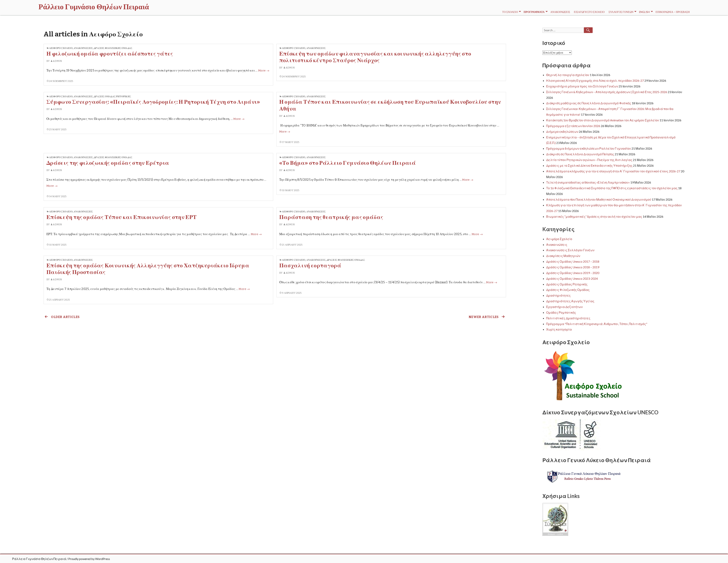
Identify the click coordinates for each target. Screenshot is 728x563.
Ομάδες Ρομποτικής (561, 312)
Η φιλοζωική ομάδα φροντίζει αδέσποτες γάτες (109, 53)
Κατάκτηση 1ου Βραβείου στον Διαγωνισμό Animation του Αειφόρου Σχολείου (602, 120)
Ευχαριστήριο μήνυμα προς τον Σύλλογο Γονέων (582, 86)
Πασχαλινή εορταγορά (310, 265)
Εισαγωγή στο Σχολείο (589, 11)
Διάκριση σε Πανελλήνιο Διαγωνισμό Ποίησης (580, 154)
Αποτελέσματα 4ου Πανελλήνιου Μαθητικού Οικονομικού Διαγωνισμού (598, 199)
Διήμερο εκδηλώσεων (562, 131)
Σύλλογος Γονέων (621, 11)
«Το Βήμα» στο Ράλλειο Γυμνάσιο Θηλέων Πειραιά (347, 163)
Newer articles (484, 317)
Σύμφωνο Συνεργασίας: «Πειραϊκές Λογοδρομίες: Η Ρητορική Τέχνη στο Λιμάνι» (153, 102)
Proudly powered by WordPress (89, 559)
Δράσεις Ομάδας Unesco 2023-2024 (572, 278)
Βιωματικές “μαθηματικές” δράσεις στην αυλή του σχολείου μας (594, 216)
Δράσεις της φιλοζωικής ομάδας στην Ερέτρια (107, 163)
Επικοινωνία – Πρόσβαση (673, 11)
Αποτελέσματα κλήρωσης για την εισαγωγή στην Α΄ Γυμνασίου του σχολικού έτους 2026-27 (613, 171)
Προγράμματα (534, 11)
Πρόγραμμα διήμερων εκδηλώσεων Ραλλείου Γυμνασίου (588, 148)
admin (57, 61)
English (644, 11)
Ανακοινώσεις (560, 11)
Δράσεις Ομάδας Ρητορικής (112, 96)
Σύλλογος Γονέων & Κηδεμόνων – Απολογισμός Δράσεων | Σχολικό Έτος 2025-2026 (606, 92)
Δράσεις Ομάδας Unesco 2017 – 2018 (572, 261)
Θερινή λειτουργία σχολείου (567, 75)
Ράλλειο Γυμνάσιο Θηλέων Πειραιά (39, 559)
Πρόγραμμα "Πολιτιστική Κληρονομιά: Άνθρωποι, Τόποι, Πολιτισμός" (596, 324)
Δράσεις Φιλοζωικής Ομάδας (113, 48)
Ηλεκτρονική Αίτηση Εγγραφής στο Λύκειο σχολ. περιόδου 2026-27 (595, 80)
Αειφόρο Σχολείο (61, 48)
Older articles (65, 317)
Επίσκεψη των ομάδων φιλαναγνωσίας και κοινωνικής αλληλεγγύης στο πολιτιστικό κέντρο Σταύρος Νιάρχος (375, 57)
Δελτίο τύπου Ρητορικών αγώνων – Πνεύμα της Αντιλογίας (589, 160)
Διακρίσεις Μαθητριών (563, 256)
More (263, 70)
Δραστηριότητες (558, 295)
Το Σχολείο (510, 11)
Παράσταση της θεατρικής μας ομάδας (331, 217)
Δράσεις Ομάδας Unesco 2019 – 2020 (572, 273)
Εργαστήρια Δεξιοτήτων (564, 307)
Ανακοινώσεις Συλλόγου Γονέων (570, 250)
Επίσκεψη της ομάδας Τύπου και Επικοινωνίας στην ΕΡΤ (121, 217)
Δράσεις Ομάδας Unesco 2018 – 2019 (572, 267)
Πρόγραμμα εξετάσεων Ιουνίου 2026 (573, 126)
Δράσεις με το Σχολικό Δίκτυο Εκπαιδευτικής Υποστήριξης (589, 165)
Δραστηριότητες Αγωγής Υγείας (570, 301)
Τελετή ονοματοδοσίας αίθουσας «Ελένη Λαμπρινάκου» (588, 182)
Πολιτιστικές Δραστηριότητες (568, 318)
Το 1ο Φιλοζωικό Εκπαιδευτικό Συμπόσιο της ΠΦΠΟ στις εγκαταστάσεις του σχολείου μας (612, 188)
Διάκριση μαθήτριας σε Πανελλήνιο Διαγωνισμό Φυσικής (588, 103)
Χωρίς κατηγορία (559, 329)
